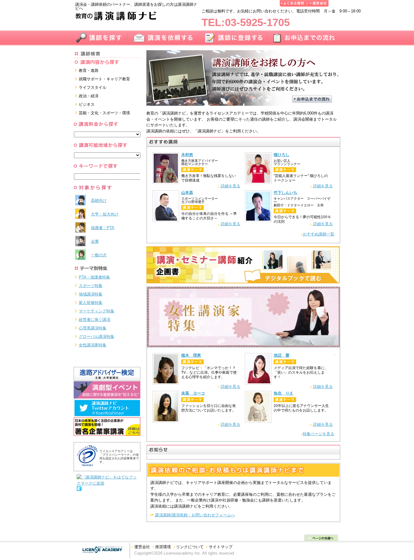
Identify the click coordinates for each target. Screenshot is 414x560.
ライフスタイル (92, 87)
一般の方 (99, 255)
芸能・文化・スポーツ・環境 (104, 113)
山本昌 (187, 192)
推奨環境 (163, 547)
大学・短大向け (105, 214)
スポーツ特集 (90, 285)
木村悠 (187, 154)
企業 (95, 241)
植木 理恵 (191, 355)
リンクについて (190, 547)
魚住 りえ (283, 393)
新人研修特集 (90, 302)
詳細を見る (230, 186)
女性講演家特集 (92, 345)
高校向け (99, 200)
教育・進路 (88, 70)
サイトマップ (220, 547)
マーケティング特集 (96, 311)
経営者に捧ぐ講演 (94, 319)
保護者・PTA (102, 227)
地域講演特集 (90, 294)
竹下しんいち (285, 192)
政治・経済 (88, 96)
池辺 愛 (281, 355)
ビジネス (87, 104)
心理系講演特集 (92, 328)
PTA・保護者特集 (94, 277)
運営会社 (142, 547)
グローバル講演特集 (96, 336)
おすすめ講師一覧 (318, 234)
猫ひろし (281, 154)
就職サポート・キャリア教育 (104, 79)
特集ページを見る (318, 434)
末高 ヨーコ (193, 393)
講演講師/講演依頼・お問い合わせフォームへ (195, 515)
